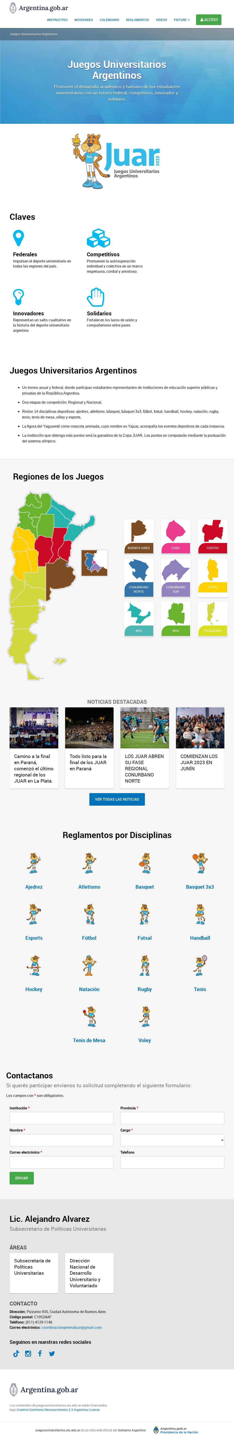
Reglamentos (137, 20)
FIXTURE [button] (180, 20)
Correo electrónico (26, 1152)
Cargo (126, 1130)
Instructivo (57, 20)
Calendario (109, 20)
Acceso (211, 19)
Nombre (17, 1130)
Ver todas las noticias (117, 799)
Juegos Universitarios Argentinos (33, 34)
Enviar (21, 1178)
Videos (161, 20)
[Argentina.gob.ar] (172, 1430)
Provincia (129, 1108)
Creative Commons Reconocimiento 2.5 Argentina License (58, 1410)
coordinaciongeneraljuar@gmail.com (72, 1327)
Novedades (83, 20)
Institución (20, 1108)
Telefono (127, 1152)
